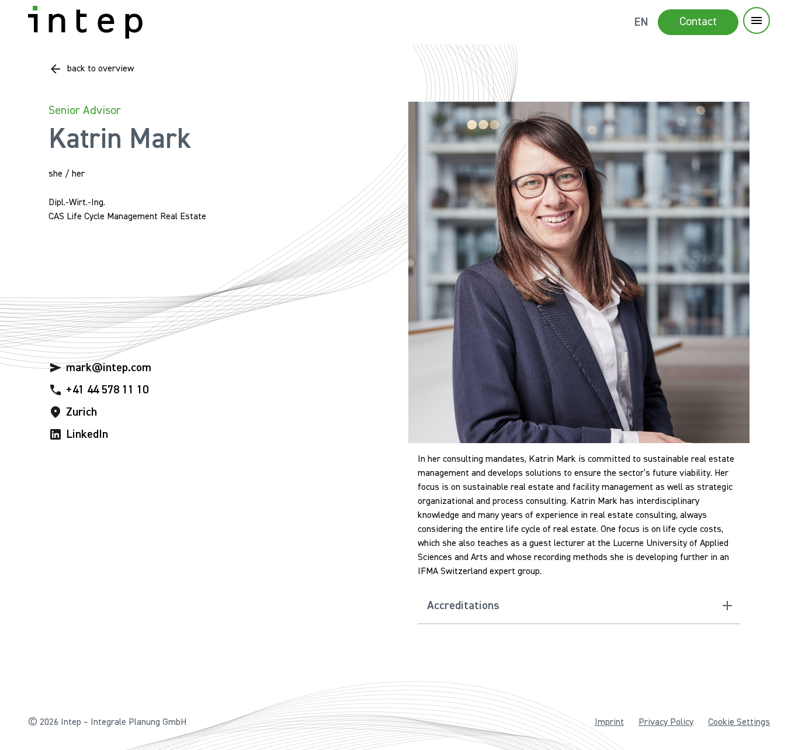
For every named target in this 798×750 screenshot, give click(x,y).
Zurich (81, 412)
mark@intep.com (108, 368)
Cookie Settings (739, 722)
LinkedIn (87, 434)
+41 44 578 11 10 (107, 390)
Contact (698, 21)
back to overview (100, 69)
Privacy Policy (666, 722)
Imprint (609, 722)
